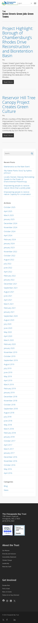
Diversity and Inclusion (9, 554)
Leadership (5, 563)
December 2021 (10, 284)
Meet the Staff (6, 567)
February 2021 (10, 308)
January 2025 (9, 219)
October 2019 (9, 356)
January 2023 (9, 247)
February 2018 (10, 433)
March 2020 (9, 340)
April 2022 (8, 271)
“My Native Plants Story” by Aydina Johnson (18, 171)
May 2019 (8, 376)
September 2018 (11, 408)
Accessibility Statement (9, 557)
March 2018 (9, 429)
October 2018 (9, 404)
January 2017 (9, 453)
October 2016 (9, 465)
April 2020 (8, 336)
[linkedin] (15, 620)
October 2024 (9, 231)
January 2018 (9, 437)
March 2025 (9, 215)
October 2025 (9, 207)
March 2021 (9, 304)
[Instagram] (7, 601)
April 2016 (8, 473)
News (6, 490)
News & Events (7, 592)
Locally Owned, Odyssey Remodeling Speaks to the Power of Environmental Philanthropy (19, 179)
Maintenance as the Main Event (17, 166)
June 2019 (8, 372)
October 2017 (9, 441)
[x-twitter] (3, 620)
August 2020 (9, 320)
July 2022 (7, 263)
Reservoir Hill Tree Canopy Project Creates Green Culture (18, 104)
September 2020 (11, 316)
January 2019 (9, 392)
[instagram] (19, 620)
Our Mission (5, 550)
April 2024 (8, 235)
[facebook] (6, 620)
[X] (14, 601)
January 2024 (9, 243)
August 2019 (9, 364)
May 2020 (8, 332)
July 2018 (7, 416)
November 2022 (10, 251)
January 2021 (9, 312)
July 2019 (7, 368)
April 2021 (8, 300)
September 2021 (11, 288)
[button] (35, 3)
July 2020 (7, 324)
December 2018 (10, 396)
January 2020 (9, 348)
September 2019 (11, 360)
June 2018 (8, 420)
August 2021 (9, 292)
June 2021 (8, 296)
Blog (3, 60)
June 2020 (8, 328)
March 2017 (9, 449)
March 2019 (9, 384)
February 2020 (10, 344)
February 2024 (10, 239)
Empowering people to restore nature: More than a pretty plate (17, 186)
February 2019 (10, 388)
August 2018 (9, 412)
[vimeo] (11, 620)
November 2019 (10, 352)
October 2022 (9, 255)
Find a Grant (6, 588)
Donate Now (6, 585)
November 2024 (10, 227)
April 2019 (8, 380)
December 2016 (10, 457)
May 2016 (8, 469)
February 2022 (10, 275)
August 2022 (9, 259)
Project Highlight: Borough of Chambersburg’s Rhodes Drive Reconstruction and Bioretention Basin (17, 42)
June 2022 (8, 267)
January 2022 (9, 280)
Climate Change (7, 560)
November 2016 (10, 461)
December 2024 (10, 223)
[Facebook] (3, 600)
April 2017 (8, 445)
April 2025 (8, 211)
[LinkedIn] (11, 601)
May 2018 (8, 425)
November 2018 (10, 400)
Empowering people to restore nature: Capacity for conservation (17, 193)
